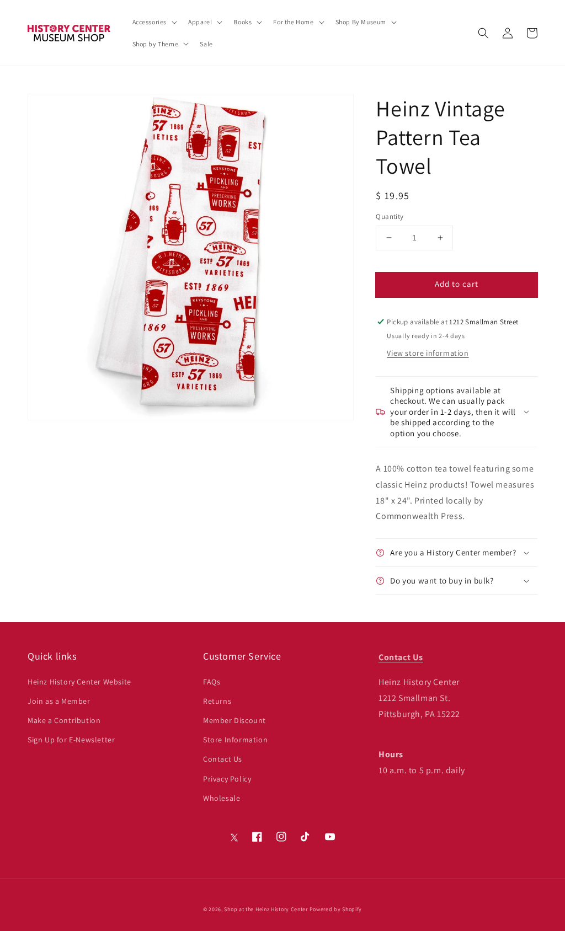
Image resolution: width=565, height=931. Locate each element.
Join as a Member (59, 701)
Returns (217, 701)
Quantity (389, 216)
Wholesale (221, 798)
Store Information (235, 740)
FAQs (211, 682)
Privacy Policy (227, 779)
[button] (483, 33)
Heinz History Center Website (79, 682)
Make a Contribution (64, 720)
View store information (427, 353)
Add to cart (456, 284)
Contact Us (222, 759)
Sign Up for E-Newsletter (71, 740)
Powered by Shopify (336, 909)
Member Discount (234, 720)
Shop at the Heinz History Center (265, 909)
